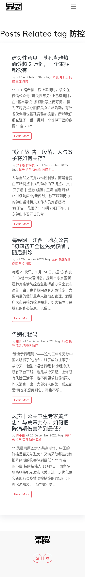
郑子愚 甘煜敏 (25, 165)
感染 (25, 81)
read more (21, 136)
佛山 (52, 169)
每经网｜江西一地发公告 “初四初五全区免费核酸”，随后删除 (42, 246)
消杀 (28, 169)
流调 (19, 345)
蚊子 (22, 169)
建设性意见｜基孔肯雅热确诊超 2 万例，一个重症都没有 (40, 64)
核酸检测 (65, 259)
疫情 (15, 264)
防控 (45, 169)
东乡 (55, 259)
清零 (25, 440)
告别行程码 (25, 334)
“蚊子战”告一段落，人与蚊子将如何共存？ (42, 155)
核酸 (28, 264)
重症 (19, 81)
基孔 (56, 77)
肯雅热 (64, 77)
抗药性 (36, 169)
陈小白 (20, 435)
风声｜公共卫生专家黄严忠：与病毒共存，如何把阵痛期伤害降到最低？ (40, 422)
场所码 (26, 345)
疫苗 (19, 440)
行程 (65, 341)
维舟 (19, 341)
